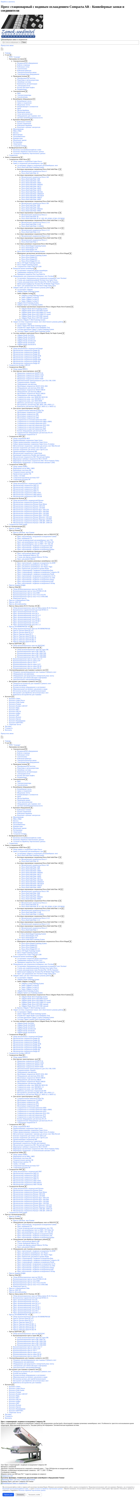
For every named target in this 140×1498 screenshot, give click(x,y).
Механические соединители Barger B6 (26, 361)
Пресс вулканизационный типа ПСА (26, 613)
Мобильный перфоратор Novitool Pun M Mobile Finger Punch (38, 284)
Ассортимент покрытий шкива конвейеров (32, 270)
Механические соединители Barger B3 (26, 354)
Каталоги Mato (14, 708)
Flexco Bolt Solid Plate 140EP (31, 199)
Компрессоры (18, 138)
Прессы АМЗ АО (15, 602)
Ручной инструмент (20, 685)
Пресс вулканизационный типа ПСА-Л (26, 615)
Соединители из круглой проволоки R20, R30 (33, 425)
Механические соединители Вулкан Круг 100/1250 (31, 510)
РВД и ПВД (17, 131)
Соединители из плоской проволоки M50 (31, 420)
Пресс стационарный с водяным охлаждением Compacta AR (38, 572)
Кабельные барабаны (24, 125)
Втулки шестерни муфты (26, 87)
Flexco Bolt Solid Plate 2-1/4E (31, 224)
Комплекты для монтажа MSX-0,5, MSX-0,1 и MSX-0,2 (36, 406)
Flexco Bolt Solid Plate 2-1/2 (30, 232)
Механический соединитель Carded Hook (27, 453)
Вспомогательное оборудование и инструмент (29, 687)
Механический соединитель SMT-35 (26, 485)
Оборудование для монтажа (27, 384)
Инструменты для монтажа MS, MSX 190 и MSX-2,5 (35, 404)
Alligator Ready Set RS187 (26, 343)
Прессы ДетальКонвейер (17, 604)
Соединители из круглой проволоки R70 (31, 427)
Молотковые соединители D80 (28, 418)
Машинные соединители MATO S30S (30, 375)
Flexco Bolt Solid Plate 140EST (31, 197)
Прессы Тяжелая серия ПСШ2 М (24, 641)
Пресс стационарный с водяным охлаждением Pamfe (35, 574)
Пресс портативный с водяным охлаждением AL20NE (36, 563)
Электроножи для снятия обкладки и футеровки (30, 677)
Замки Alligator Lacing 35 (30, 301)
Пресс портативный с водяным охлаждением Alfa (34, 547)
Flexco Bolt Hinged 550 (29, 249)
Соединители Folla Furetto (18, 524)
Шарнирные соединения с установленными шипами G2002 (34, 462)
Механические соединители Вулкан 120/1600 (29, 508)
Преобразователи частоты (26, 78)
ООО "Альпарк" (15, 57)
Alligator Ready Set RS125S (26, 341)
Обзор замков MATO (20, 369)
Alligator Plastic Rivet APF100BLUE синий (36, 312)
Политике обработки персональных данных (32, 1490)
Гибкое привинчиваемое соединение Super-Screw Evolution (33, 444)
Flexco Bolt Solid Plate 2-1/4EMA (32, 226)
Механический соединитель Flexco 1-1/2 (35, 236)
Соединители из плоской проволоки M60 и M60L (34, 421)
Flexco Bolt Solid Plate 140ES (31, 183)
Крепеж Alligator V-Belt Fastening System (31, 320)
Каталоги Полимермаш (17, 721)
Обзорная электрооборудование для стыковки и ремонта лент (34, 672)
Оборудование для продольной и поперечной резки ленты (33, 676)
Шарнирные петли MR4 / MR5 (24, 468)
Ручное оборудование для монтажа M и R (31, 431)
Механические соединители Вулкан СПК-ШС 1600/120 (32, 521)
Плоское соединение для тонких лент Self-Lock (29, 448)
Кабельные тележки (24, 122)
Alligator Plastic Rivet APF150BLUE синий (36, 314)
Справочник (13, 155)
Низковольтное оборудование (27, 63)
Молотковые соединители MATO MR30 (31, 390)
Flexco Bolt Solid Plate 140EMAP (32, 194)
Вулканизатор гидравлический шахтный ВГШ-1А (30, 610)
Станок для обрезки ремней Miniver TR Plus (32, 557)
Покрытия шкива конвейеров (23, 268)
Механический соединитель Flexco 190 (35, 203)
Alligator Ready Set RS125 (26, 339)
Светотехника (22, 69)
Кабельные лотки (23, 67)
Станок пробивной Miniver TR (28, 555)
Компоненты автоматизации (27, 84)
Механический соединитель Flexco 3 (34, 240)
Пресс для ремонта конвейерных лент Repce (32, 565)
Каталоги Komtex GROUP (18, 706)
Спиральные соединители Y (27, 434)
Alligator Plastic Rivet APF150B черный (34, 318)
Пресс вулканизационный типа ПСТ (26, 617)
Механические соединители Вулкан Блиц (27, 502)
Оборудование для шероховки (23, 674)
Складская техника (19, 146)
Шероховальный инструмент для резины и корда (30, 689)
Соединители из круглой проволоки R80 (31, 429)
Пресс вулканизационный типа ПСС (26, 623)
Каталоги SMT (14, 715)
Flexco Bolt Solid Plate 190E (30, 205)
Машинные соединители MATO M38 (30, 379)
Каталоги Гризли (15, 719)
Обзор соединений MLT (21, 438)
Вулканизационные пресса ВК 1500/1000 (31, 655)
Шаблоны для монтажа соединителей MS (31, 403)
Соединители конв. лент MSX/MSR (29, 401)
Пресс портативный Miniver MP (28, 553)
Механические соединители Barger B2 (26, 352)
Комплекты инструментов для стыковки (27, 694)
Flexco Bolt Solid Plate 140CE (31, 190)
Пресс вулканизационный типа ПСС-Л (26, 624)
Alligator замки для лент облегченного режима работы (32, 287)
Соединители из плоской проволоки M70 (31, 423)
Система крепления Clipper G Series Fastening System (35, 329)
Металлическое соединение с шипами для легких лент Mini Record (36, 446)
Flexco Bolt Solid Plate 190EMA (32, 209)
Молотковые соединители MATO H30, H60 (32, 386)
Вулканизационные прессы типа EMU (26, 593)
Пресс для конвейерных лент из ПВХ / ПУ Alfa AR (35, 544)
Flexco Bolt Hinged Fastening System (33, 246)
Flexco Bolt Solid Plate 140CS (31, 186)
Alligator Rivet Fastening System (28, 303)
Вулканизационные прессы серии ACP (26, 664)
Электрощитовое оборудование (28, 74)
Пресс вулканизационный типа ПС (25, 612)
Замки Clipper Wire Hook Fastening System (31, 326)
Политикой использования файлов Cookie (15, 1488)
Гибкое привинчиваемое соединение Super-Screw (30, 442)
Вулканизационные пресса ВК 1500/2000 (31, 657)
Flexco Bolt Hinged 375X (29, 248)
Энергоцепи (17, 144)
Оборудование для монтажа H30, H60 (30, 388)
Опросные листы (15, 724)
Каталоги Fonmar (15, 704)
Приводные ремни (23, 112)
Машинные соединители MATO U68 (30, 377)
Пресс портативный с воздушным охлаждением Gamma (36, 536)
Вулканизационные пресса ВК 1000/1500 (31, 653)
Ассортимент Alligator (25, 289)
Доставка (8, 726)
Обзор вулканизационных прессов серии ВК (32, 649)
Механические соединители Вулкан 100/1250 (29, 506)
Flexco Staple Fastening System (27, 265)
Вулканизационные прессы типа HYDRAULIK (29, 591)
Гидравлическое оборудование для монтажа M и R (34, 432)
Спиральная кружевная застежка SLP (26, 477)
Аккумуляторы (22, 97)
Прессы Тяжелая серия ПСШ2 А (24, 640)
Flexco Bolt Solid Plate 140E (30, 179)
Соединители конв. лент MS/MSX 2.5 (30, 399)
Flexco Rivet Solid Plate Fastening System (31, 251)
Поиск (24, 42)
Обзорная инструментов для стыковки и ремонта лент (32, 683)
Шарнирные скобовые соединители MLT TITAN (30, 459)
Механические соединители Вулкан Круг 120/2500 (31, 515)
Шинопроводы (18, 129)
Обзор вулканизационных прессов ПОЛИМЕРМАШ (31, 628)
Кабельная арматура (24, 70)
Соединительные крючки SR (23, 472)
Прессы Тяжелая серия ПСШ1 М (24, 638)
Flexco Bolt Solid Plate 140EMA (32, 184)
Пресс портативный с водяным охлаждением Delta (35, 546)
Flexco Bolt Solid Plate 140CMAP (32, 196)
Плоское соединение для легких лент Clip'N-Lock (30, 449)
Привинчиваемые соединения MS (25, 451)
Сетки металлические (24, 114)
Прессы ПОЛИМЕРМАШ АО (19, 626)
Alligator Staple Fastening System (28, 291)
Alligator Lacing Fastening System (32, 295)
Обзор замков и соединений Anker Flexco (27, 161)
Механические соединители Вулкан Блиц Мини (30, 504)
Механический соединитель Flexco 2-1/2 (35, 230)
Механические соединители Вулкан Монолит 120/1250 (32, 517)
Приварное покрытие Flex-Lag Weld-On (31, 274)
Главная (7, 53)
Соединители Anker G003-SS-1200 (29, 266)
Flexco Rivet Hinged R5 (29, 259)
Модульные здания (19, 140)
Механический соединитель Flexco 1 (34, 171)
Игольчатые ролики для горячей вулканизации (29, 691)
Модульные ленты (23, 105)
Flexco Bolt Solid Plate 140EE (31, 188)
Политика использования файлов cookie (27, 150)
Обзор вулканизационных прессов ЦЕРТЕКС (29, 645)
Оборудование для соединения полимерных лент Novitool (33, 276)
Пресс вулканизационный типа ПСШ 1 (27, 619)
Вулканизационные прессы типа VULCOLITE (29, 595)
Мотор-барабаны (23, 110)
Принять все (8, 1494)
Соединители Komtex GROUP (19, 365)
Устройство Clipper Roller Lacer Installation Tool (33, 327)
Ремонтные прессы (19, 598)
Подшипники (22, 89)
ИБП (19, 93)
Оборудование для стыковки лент (29, 116)
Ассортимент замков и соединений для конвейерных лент (37, 165)
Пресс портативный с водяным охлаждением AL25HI (36, 578)
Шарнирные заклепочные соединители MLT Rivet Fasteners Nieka (36, 461)
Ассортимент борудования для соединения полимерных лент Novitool (41, 278)
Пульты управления (24, 123)
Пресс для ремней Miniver (26, 559)
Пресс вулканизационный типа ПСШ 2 (27, 621)
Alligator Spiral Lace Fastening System (30, 305)
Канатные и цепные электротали (28, 127)
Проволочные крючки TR (22, 474)
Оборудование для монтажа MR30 (29, 392)
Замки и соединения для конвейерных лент (28, 163)
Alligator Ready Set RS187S (26, 344)
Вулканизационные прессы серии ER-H (27, 668)
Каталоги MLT (14, 710)
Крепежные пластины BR (22, 470)
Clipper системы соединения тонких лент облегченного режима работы (38, 322)
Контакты (8, 730)
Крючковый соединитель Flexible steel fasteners (29, 455)
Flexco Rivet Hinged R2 (29, 257)
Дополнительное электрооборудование (26, 679)
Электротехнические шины (26, 72)
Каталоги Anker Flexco (17, 700)
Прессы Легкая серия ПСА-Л (23, 632)
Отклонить (20, 1494)
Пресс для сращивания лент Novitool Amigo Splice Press (36, 285)
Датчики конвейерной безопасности (30, 118)
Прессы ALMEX (15, 528)
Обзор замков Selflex (20, 466)
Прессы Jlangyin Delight (17, 585)
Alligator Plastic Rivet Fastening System (34, 309)
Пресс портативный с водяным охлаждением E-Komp (36, 583)
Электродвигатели (23, 85)
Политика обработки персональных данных (28, 151)
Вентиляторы (18, 134)
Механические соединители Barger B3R (27, 356)
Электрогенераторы (24, 95)
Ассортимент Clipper (24, 324)
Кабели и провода (23, 65)
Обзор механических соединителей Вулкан (28, 500)
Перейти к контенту (8, 2)
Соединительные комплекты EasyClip (30, 410)
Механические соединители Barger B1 (26, 350)
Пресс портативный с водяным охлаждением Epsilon (35, 549)
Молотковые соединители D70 (28, 416)
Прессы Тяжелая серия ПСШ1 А (24, 636)
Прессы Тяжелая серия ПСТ (23, 634)
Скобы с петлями (19, 476)
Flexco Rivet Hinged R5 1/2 (30, 261)
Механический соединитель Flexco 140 (35, 177)
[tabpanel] (70, 1423)
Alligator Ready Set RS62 (25, 335)
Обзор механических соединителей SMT (27, 483)
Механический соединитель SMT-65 (26, 489)
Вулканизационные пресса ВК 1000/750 (31, 651)
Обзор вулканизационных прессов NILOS (28, 589)
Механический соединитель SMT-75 (26, 491)
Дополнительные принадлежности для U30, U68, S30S (36, 380)
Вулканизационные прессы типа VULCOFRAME (30, 596)
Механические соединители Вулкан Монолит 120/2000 (32, 519)
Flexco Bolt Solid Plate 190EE (31, 211)
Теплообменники (19, 136)
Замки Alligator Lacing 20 (30, 299)
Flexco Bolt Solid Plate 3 (29, 242)
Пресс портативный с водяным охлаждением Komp (35, 581)
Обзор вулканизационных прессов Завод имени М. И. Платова (35, 608)
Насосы (15, 133)
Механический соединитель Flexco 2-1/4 (35, 222)
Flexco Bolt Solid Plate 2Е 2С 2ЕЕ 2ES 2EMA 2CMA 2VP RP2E (43, 218)
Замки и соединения (24, 103)
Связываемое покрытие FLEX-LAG (29, 272)
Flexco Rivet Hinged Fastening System (34, 255)
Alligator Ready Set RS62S (26, 337)
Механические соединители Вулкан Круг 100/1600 (31, 511)
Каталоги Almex (14, 698)
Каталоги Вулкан (15, 717)
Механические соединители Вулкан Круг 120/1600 (31, 513)
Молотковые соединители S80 (27, 414)
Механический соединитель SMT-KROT (27, 494)
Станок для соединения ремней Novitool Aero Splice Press (37, 280)
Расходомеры (17, 142)
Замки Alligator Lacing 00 (30, 297)
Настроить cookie (34, 1494)
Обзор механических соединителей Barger (28, 348)
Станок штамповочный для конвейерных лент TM (35, 540)
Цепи (19, 108)
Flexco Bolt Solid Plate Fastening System (30, 167)
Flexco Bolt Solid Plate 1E (30, 173)
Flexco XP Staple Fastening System (28, 263)
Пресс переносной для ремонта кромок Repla (33, 568)
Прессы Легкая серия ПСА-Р (23, 630)
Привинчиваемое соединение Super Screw (28, 440)
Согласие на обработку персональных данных (29, 153)
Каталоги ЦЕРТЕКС (16, 722)
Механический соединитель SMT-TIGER (27, 496)
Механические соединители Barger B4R (27, 359)
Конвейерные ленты (24, 101)
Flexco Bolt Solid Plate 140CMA (32, 192)
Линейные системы (24, 82)
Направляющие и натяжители (27, 106)
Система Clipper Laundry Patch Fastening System (33, 331)
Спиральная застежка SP (21, 479)
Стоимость (9, 728)
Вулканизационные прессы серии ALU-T (27, 659)
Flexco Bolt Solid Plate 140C (30, 181)
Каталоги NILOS (15, 711)
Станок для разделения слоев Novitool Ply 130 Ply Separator (37, 282)
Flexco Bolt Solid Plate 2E (30, 216)
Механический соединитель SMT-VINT (27, 493)
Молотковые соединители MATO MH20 (31, 393)
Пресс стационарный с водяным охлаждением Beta (35, 570)
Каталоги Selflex (14, 713)
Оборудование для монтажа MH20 (29, 395)
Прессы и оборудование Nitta (19, 600)
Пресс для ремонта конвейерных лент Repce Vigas (34, 567)
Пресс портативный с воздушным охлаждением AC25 (36, 576)
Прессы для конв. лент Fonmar (23, 532)
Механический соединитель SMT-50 (26, 487)
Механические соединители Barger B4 (26, 358)
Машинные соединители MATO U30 (30, 373)
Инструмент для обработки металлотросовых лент (30, 693)
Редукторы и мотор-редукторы (28, 80)
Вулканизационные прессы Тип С (25, 662)
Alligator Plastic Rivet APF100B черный (34, 316)
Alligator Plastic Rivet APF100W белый (34, 310)
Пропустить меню (7, 45)
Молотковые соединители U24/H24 (29, 412)
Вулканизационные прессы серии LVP (26, 661)
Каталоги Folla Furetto (16, 702)
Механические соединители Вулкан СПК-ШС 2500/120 (32, 522)
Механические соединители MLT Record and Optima (31, 457)
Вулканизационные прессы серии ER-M (27, 666)
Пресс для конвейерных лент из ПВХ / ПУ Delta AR (35, 542)
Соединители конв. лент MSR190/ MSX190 (32, 397)
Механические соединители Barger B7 (26, 363)
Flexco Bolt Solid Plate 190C (30, 207)
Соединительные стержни (26, 382)
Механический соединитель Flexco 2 (34, 215)
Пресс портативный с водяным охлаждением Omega (35, 579)
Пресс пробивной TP (24, 538)
